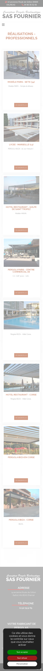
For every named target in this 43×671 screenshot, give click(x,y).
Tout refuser (22, 658)
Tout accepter (22, 652)
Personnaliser (22, 664)
